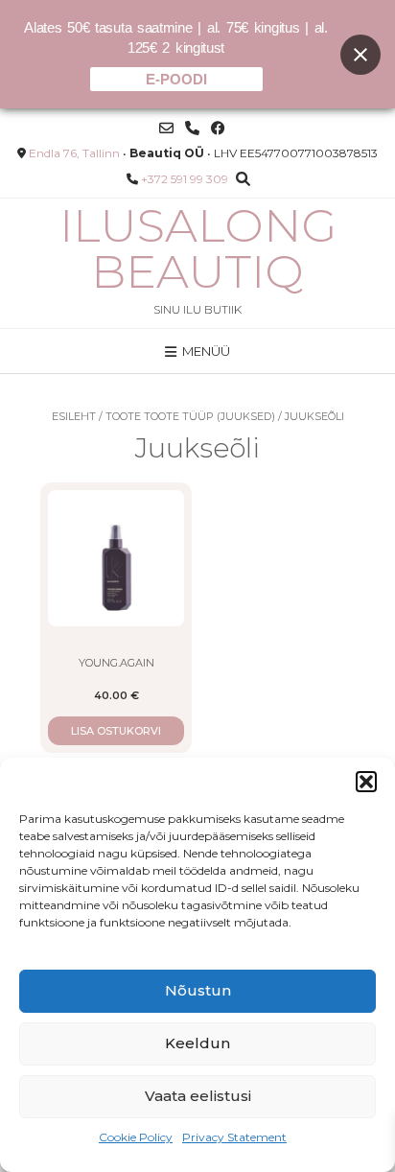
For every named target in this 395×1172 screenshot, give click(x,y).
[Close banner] (360, 55)
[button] (366, 781)
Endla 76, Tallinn (74, 153)
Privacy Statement (234, 1137)
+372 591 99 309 (184, 179)
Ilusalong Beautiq (198, 248)
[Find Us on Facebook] (218, 128)
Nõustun (198, 990)
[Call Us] (192, 128)
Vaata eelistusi (198, 1096)
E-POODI (176, 79)
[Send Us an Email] (166, 128)
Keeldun (197, 1043)
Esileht (74, 416)
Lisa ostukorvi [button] (116, 731)
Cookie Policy (136, 1137)
